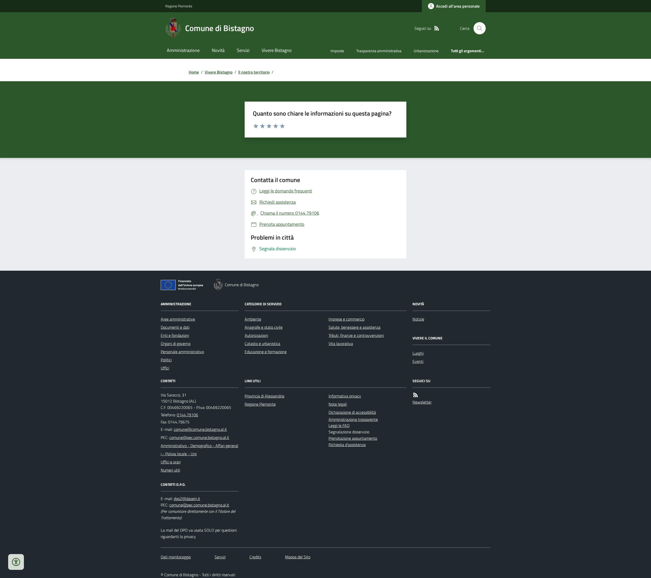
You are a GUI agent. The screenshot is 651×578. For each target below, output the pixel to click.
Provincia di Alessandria (264, 396)
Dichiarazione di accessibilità (352, 412)
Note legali (338, 404)
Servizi (243, 50)
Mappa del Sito (297, 557)
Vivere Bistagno (277, 50)
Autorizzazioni (256, 335)
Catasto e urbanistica (262, 343)
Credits (255, 557)
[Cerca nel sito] (477, 28)
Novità (218, 50)
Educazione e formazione (266, 352)
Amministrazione (183, 50)
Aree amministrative (178, 319)
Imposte (337, 51)
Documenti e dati (175, 327)
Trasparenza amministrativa (379, 51)
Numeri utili (170, 470)
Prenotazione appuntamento (353, 438)
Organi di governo (175, 343)
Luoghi (418, 353)
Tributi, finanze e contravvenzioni (356, 335)
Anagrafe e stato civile (264, 327)
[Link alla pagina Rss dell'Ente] (415, 395)
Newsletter (422, 402)
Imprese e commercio (346, 319)
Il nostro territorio (254, 72)
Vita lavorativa (341, 343)
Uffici (165, 368)
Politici (166, 360)
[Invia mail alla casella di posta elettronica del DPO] (187, 499)
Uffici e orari (171, 462)
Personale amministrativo (182, 352)
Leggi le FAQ (339, 425)
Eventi (417, 361)
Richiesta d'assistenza (347, 445)
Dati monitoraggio (176, 557)
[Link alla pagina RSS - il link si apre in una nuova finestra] (437, 28)
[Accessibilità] (16, 562)
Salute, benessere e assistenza (354, 327)
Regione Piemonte (178, 6)
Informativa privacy (345, 396)
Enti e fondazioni (175, 335)
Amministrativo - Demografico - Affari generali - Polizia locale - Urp (199, 450)
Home (194, 72)
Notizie (418, 319)
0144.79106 (187, 415)
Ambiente (253, 319)
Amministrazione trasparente (353, 419)
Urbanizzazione (426, 51)
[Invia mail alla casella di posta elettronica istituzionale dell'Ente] (200, 429)
